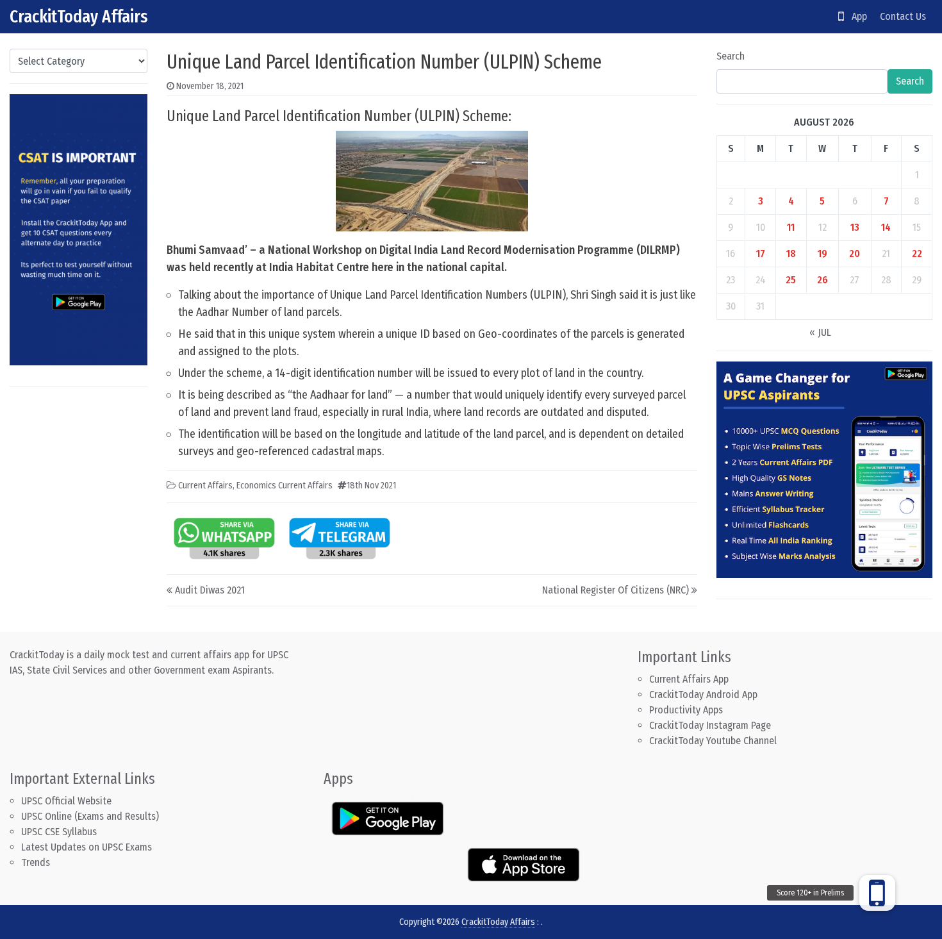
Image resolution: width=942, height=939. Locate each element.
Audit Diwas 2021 (210, 590)
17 (760, 253)
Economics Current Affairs (284, 485)
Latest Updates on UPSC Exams (86, 847)
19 (822, 253)
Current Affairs (205, 485)
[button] (877, 893)
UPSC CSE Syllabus (60, 832)
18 (791, 253)
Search (730, 56)
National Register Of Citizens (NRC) (615, 590)
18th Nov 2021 (371, 485)
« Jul (820, 332)
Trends (35, 862)
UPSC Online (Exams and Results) (90, 816)
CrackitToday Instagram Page (710, 725)
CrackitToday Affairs (79, 16)
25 (791, 280)
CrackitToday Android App (703, 694)
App (855, 16)
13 (854, 227)
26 (822, 280)
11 (791, 227)
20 (854, 253)
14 (886, 227)
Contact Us (903, 16)
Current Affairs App (689, 679)
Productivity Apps (686, 710)
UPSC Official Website (66, 801)
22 (917, 253)
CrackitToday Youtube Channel (713, 741)
